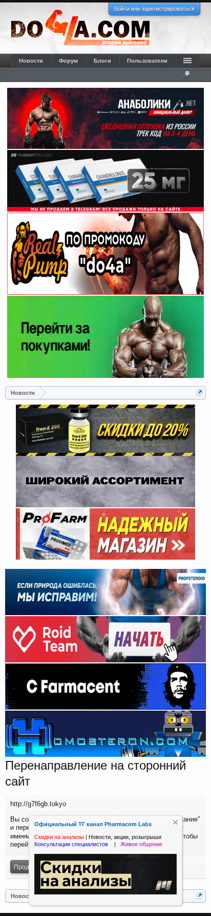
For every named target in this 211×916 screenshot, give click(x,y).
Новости (31, 61)
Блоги (102, 61)
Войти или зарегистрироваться (154, 9)
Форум (68, 61)
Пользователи (147, 61)
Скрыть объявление (175, 822)
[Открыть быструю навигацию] (199, 392)
